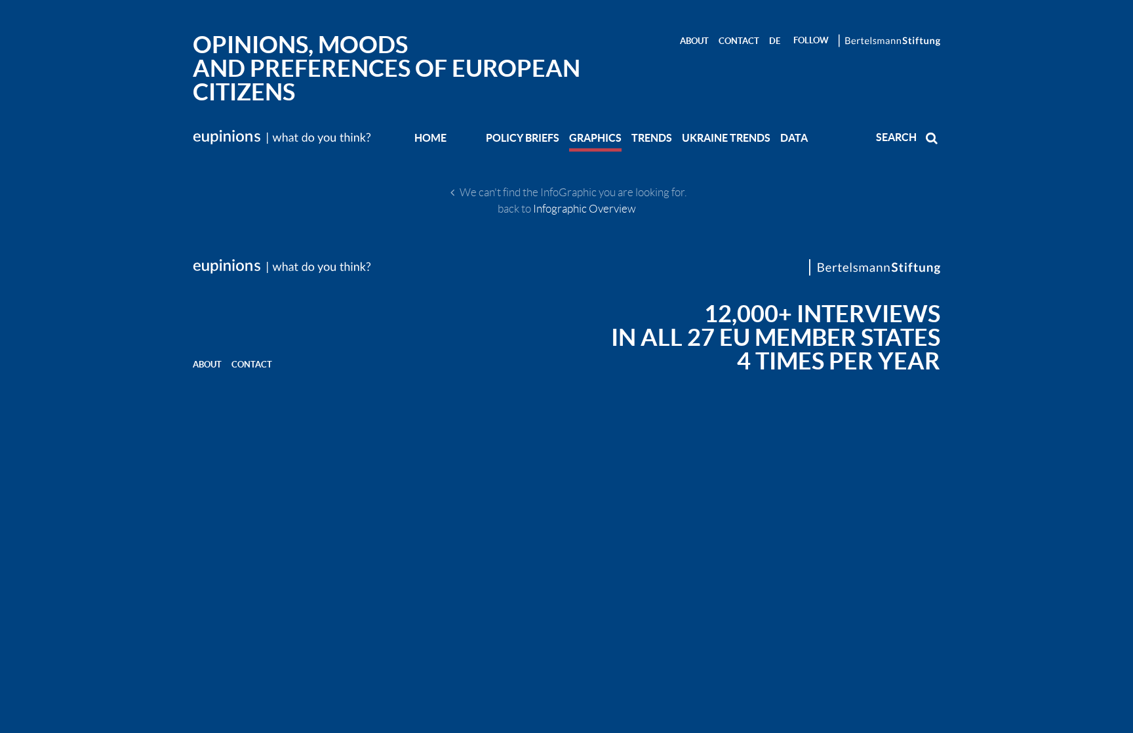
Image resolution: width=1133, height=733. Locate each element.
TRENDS (651, 138)
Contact (739, 41)
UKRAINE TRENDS (726, 138)
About (694, 41)
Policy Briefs (522, 138)
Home (430, 138)
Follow (811, 40)
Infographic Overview (584, 209)
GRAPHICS (595, 138)
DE (774, 41)
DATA (794, 138)
